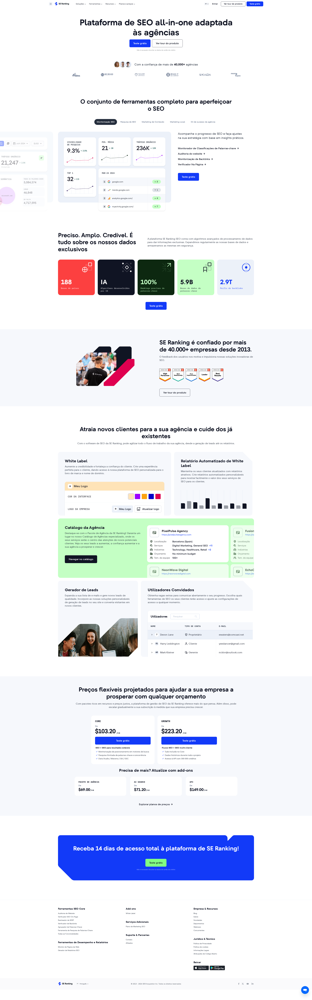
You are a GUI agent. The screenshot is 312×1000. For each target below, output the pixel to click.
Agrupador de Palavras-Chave (70, 927)
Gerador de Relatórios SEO (68, 950)
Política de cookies (201, 947)
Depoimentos (199, 923)
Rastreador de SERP (66, 920)
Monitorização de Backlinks (194, 159)
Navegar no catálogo (81, 559)
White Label (130, 913)
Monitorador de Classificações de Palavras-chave (207, 148)
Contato (129, 939)
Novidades (198, 920)
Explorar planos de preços (154, 804)
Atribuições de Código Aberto (205, 954)
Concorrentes (199, 930)
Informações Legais (201, 950)
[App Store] (201, 968)
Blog (195, 913)
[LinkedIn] (252, 983)
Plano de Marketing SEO (135, 926)
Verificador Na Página (190, 164)
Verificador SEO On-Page (68, 917)
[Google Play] (217, 968)
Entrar (215, 3)
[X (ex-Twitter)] (242, 983)
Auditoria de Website (66, 913)
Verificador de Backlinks (67, 923)
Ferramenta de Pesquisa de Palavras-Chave (75, 930)
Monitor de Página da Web (68, 947)
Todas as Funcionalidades (68, 934)
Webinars (197, 927)
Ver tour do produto (233, 3)
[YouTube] (247, 983)
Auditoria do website (190, 153)
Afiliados (129, 943)
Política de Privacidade (203, 943)
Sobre (196, 917)
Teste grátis (255, 3)
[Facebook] (238, 984)
